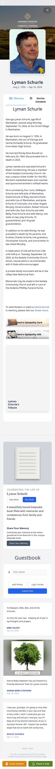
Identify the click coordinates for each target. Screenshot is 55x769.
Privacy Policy (19, 756)
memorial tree (41, 307)
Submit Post (27, 591)
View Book (14, 499)
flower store (41, 310)
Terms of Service (35, 756)
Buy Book (29, 499)
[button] (27, 658)
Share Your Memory (18, 543)
